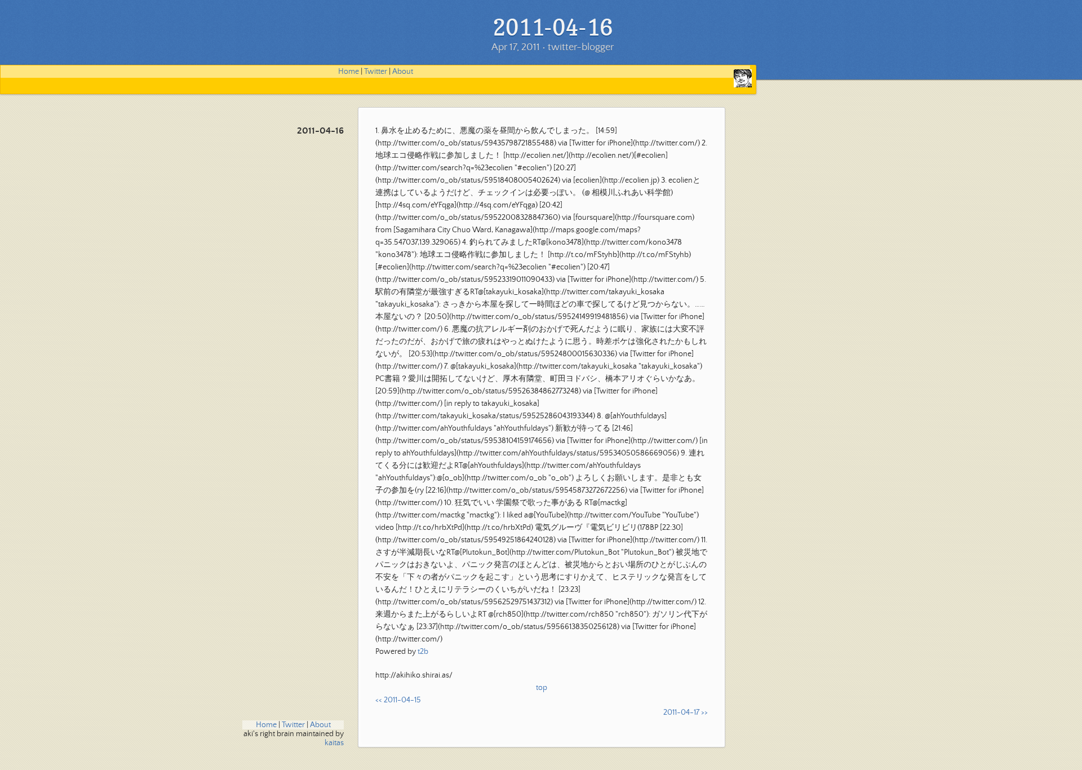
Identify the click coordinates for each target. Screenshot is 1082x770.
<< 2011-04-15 (398, 700)
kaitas (334, 742)
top (541, 687)
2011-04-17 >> (685, 712)
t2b (423, 651)
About (402, 71)
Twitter (375, 71)
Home (348, 71)
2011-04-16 (320, 131)
